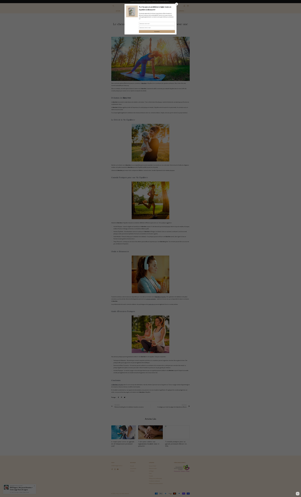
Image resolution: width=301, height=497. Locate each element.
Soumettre (157, 31)
